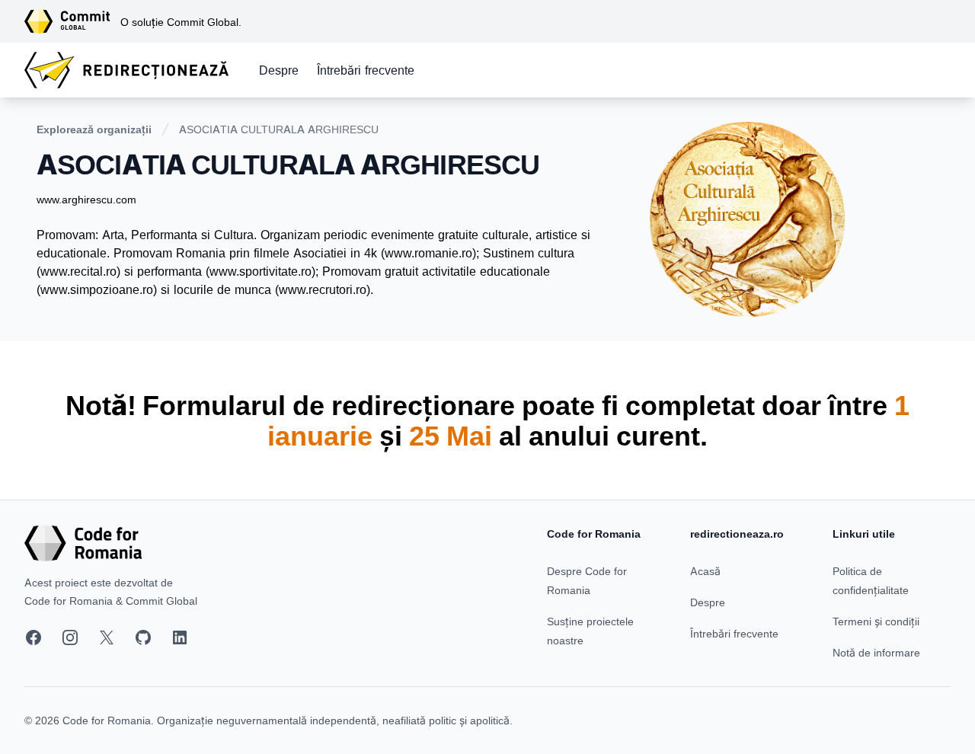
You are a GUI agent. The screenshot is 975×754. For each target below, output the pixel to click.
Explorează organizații (94, 129)
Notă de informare (876, 652)
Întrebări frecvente (365, 70)
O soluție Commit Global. (180, 21)
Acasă (705, 570)
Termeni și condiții (876, 621)
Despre (279, 70)
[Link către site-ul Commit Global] (72, 21)
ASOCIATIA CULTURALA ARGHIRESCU (279, 129)
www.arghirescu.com (86, 199)
